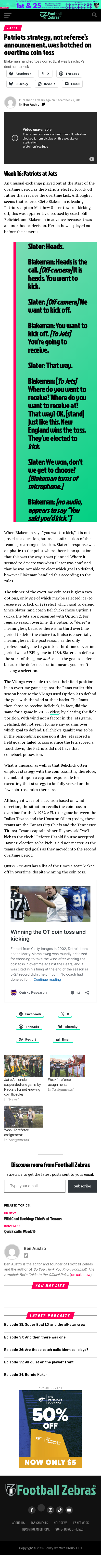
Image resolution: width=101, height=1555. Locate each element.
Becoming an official (36, 1529)
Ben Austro (31, 104)
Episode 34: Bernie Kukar (25, 1375)
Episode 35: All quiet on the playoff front (39, 1362)
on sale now (80, 1275)
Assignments (39, 1523)
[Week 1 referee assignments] (67, 1066)
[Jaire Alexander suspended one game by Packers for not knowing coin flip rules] (23, 1066)
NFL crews (60, 1523)
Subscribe (82, 1186)
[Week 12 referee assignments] (23, 1117)
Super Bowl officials (69, 1529)
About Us (18, 1523)
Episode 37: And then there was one (35, 1337)
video (54, 712)
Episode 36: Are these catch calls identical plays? (46, 1350)
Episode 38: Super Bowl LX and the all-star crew (44, 1325)
